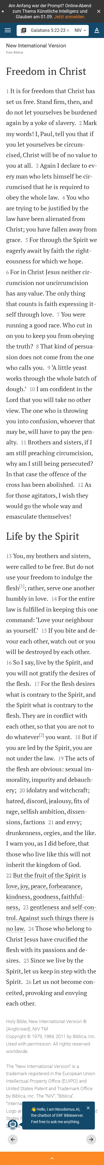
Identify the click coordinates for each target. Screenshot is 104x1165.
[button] (99, 11)
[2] (41, 735)
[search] (48, 30)
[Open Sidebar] (52, 1158)
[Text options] (96, 30)
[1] (21, 586)
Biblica (18, 52)
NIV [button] (78, 30)
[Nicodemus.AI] (13, 1125)
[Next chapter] (91, 1139)
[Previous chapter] (13, 1139)
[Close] (88, 1107)
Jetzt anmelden (69, 16)
